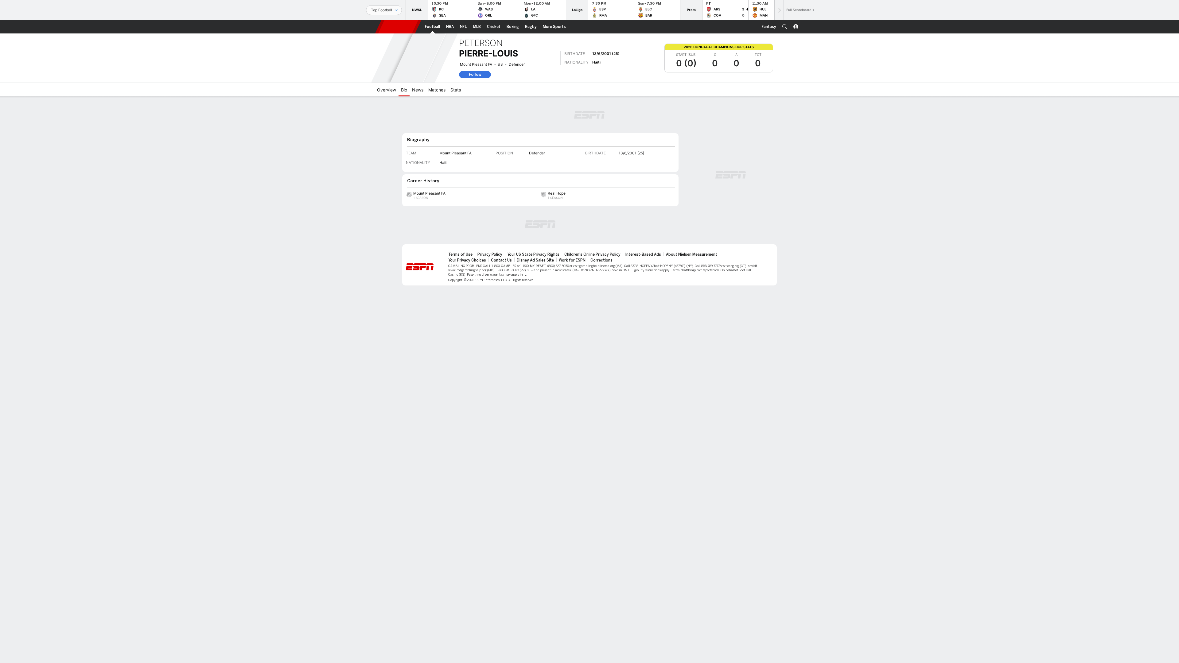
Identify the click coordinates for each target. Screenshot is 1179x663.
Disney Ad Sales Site (535, 260)
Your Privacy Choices (467, 260)
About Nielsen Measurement (691, 254)
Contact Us (501, 260)
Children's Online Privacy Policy (592, 254)
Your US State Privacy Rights (533, 254)
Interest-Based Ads (643, 254)
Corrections (601, 260)
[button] (784, 26)
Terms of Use (460, 254)
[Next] (779, 10)
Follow (475, 74)
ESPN (398, 26)
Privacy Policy (489, 254)
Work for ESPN (572, 260)
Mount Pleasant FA (476, 64)
